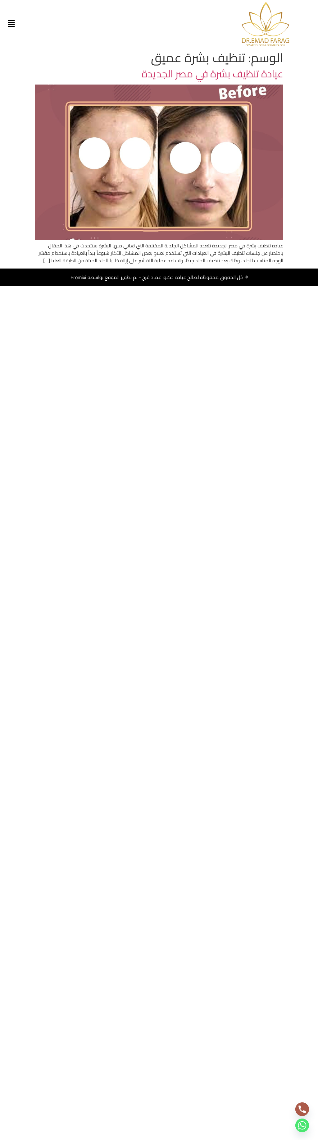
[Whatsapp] (302, 1125)
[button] (11, 23)
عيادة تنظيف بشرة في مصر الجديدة (212, 73)
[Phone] (302, 1109)
